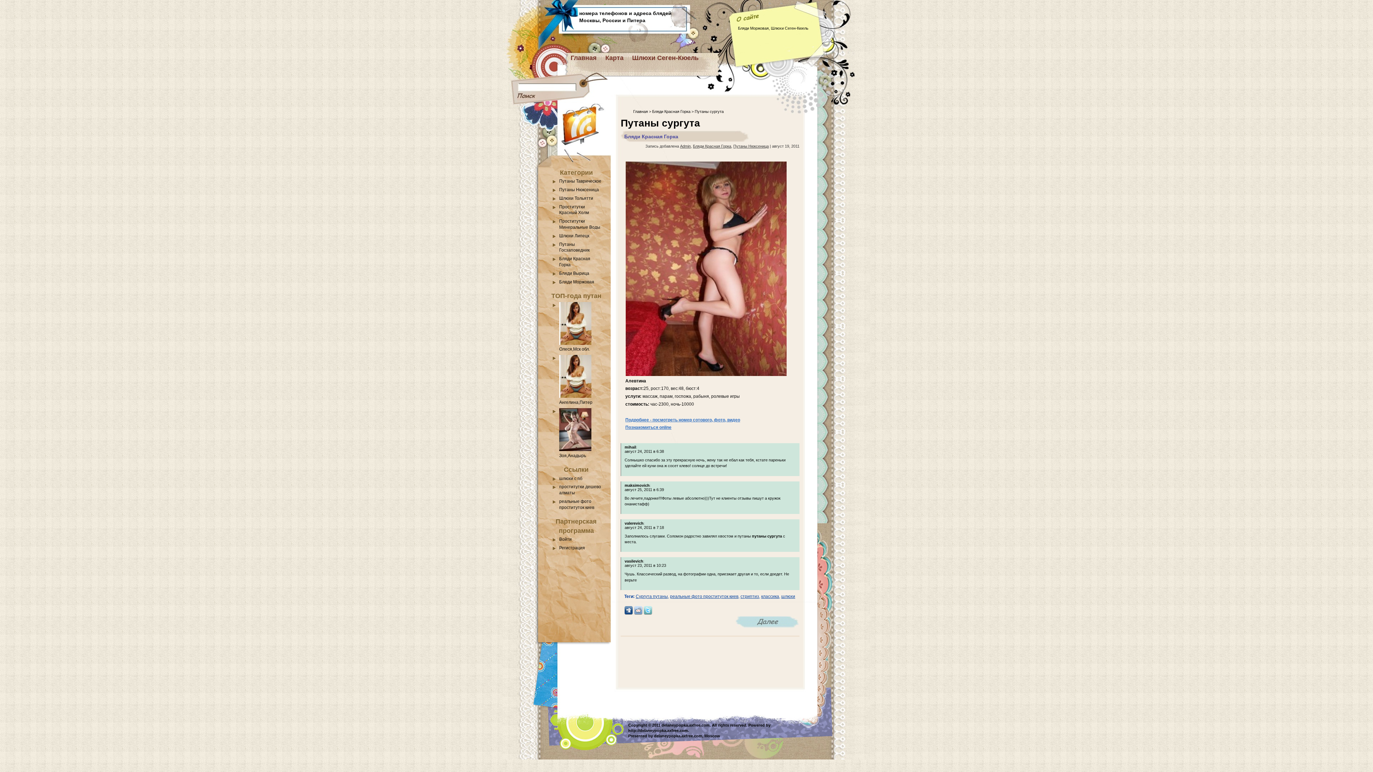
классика (770, 596)
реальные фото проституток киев (704, 596)
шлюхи (788, 596)
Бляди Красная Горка (671, 111)
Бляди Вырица (574, 273)
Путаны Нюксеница (579, 189)
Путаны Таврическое (580, 181)
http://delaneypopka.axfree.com (658, 730)
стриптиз (749, 596)
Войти (565, 539)
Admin (685, 146)
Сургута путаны (652, 596)
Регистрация (572, 547)
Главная (584, 57)
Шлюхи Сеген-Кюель (665, 57)
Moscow (712, 736)
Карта (614, 57)
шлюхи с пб (570, 478)
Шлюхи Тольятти (576, 198)
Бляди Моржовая (576, 281)
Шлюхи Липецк (574, 235)
